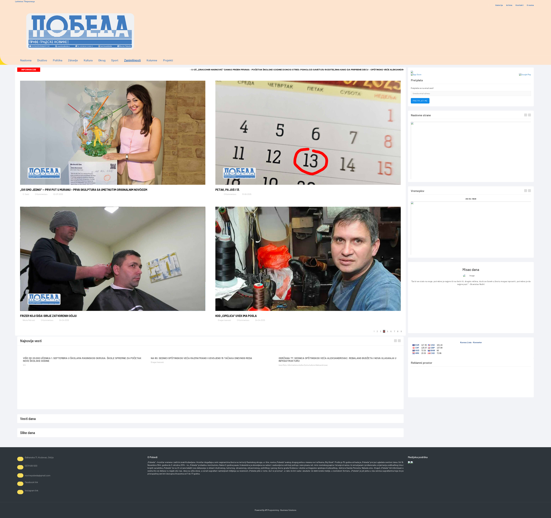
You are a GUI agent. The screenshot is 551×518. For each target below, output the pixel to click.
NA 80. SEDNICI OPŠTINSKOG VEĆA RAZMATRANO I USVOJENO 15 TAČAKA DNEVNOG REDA (201, 358)
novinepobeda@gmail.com (37, 475)
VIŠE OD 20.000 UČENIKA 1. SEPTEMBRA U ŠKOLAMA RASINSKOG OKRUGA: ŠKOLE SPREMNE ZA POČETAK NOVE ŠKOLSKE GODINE (82, 359)
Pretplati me (420, 100)
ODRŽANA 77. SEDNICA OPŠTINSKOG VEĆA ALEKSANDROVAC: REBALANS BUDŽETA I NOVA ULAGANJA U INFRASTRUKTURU (337, 359)
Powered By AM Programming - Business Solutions (275, 510)
